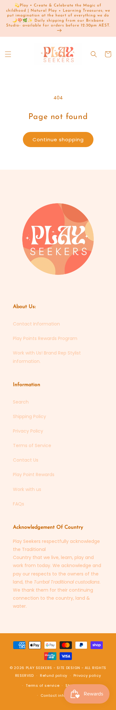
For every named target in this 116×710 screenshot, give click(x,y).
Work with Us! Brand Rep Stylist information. (47, 357)
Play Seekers (39, 667)
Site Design (68, 667)
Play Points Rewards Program (45, 338)
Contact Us (25, 460)
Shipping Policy (29, 416)
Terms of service (42, 685)
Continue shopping (58, 139)
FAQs (18, 504)
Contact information (61, 695)
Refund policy (53, 675)
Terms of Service (32, 445)
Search (21, 402)
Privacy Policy (28, 431)
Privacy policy (87, 675)
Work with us (27, 489)
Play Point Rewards (33, 474)
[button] (8, 54)
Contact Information (36, 324)
